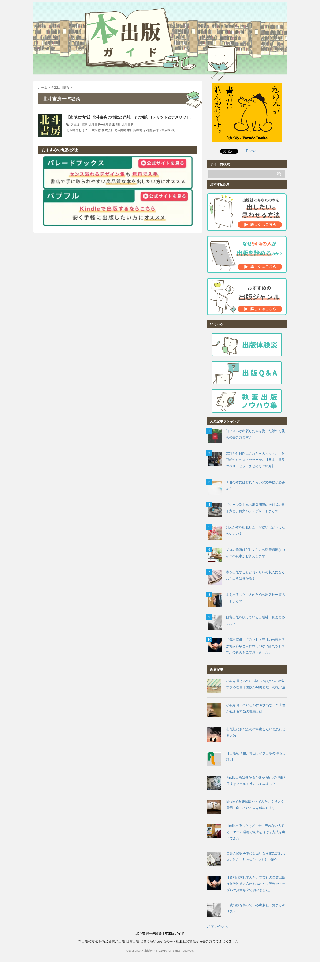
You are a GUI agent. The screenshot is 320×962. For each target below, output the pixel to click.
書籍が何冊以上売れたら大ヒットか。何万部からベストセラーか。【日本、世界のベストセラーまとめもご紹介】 (255, 459)
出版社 (116, 124)
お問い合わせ (218, 926)
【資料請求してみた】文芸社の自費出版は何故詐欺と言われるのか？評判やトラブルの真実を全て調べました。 (255, 646)
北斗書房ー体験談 (100, 124)
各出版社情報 (79, 124)
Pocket (251, 151)
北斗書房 (127, 124)
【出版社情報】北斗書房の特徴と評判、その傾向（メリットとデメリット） (130, 117)
